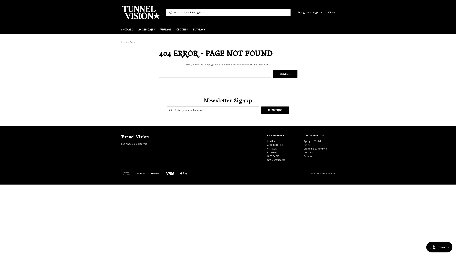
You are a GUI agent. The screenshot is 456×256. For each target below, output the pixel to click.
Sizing (307, 144)
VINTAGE (165, 29)
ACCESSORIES (146, 29)
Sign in (305, 12)
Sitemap (308, 156)
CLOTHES (182, 29)
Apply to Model (312, 141)
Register (317, 12)
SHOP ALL (127, 29)
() (333, 12)
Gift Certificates (276, 159)
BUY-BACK (199, 29)
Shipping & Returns (315, 148)
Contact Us (310, 152)
